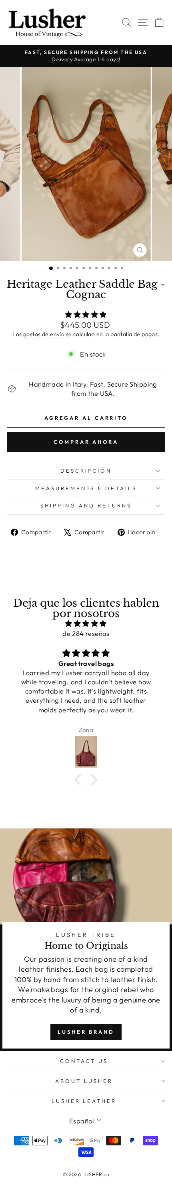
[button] (80, 779)
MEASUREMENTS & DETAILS (86, 488)
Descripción (86, 470)
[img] (86, 623)
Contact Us (84, 1061)
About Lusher (84, 1081)
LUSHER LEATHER (84, 1101)
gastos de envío (43, 334)
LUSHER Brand (86, 1032)
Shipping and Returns (86, 505)
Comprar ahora (86, 442)
